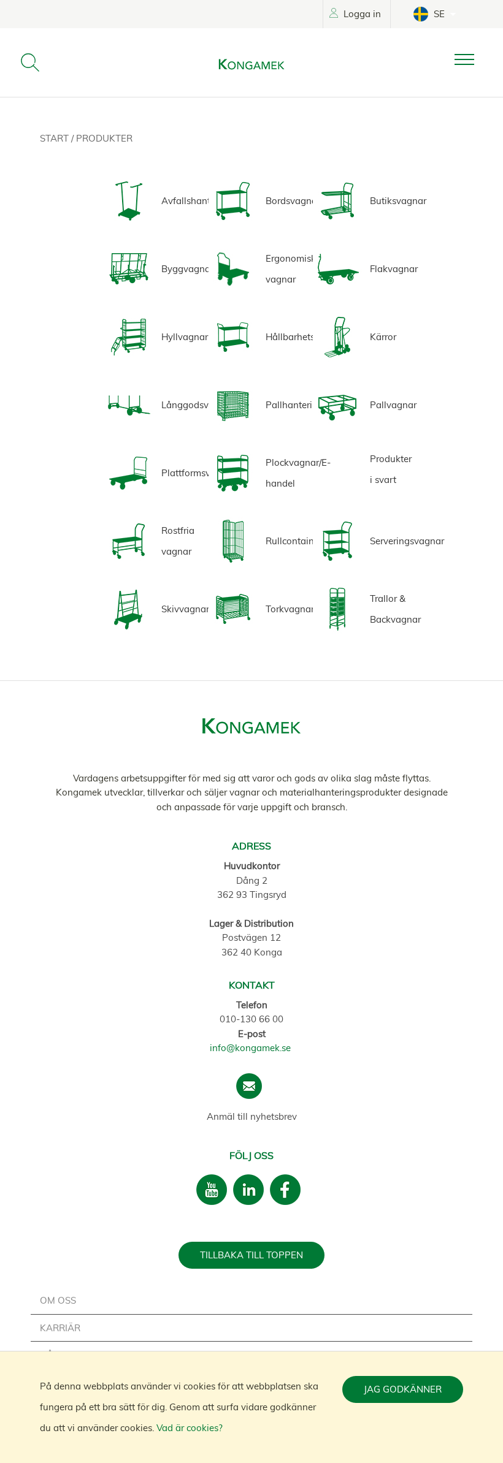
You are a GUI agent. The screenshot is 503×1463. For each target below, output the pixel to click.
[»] (474, 60)
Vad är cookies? (189, 1428)
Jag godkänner (403, 1389)
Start (55, 138)
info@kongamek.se (250, 1048)
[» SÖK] (30, 62)
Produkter (104, 138)
